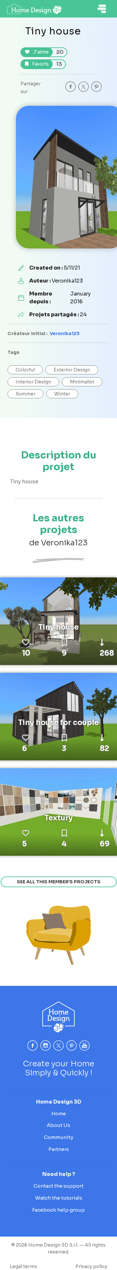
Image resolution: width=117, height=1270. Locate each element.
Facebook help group (58, 1210)
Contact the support (58, 1186)
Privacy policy (91, 1266)
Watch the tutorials (58, 1198)
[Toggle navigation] (101, 9)
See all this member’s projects (58, 882)
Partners (58, 1149)
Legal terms (23, 1266)
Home (58, 1113)
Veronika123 (65, 333)
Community (58, 1137)
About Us (58, 1125)
